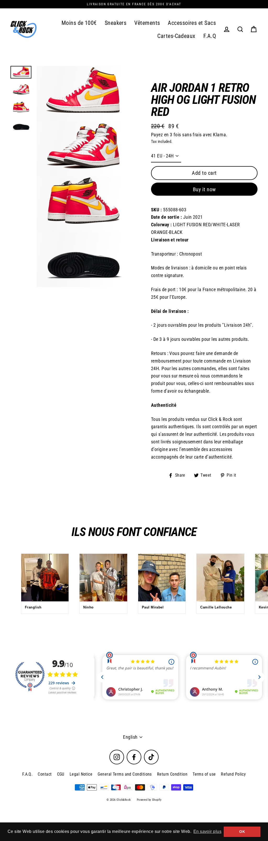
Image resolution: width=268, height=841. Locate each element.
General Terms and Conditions (125, 774)
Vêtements (147, 23)
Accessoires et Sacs (192, 23)
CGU (60, 774)
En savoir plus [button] (207, 831)
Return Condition (172, 774)
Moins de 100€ (79, 23)
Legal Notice (81, 774)
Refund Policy (233, 774)
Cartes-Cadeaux (176, 36)
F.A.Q (209, 36)
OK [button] (242, 831)
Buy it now (204, 189)
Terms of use (204, 774)
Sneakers (116, 23)
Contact (45, 774)
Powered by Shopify (149, 800)
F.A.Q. (27, 774)
